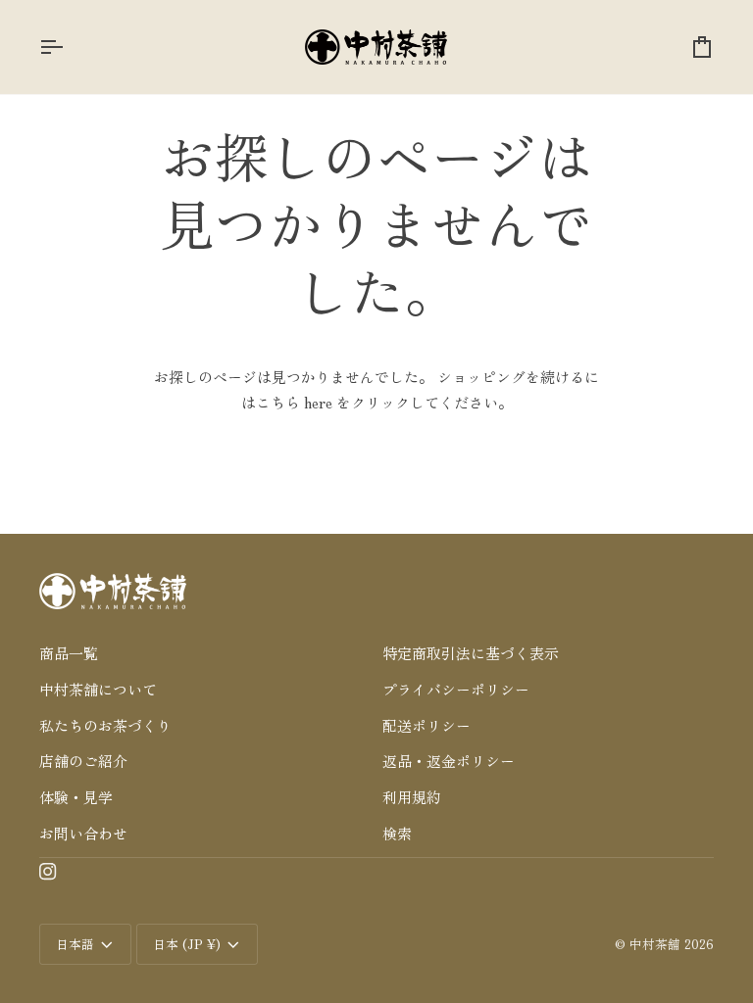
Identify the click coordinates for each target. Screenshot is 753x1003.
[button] (205, 625)
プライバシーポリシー (455, 689)
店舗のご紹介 (83, 760)
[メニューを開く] (68, 47)
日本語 (75, 943)
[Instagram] (48, 872)
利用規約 (411, 797)
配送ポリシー (426, 725)
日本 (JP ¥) (187, 943)
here (318, 402)
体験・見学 (76, 797)
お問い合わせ (83, 833)
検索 (397, 833)
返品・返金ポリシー (448, 760)
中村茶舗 (654, 943)
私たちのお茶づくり (105, 725)
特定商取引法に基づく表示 (470, 653)
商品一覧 (68, 653)
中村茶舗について (98, 689)
